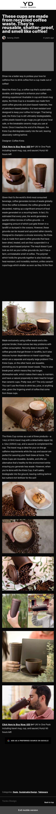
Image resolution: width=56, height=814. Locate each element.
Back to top (49, 802)
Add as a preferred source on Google (30, 741)
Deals (15, 792)
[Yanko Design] (28, 5)
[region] (28, 766)
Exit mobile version (28, 810)
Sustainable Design (28, 792)
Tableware (43, 792)
